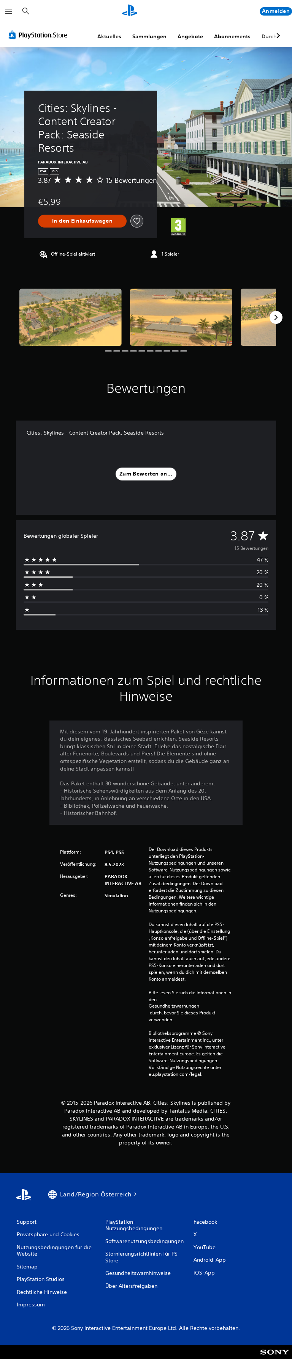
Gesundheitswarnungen (174, 1006)
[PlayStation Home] (129, 11)
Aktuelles (109, 36)
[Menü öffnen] (8, 11)
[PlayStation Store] (39, 35)
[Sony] (274, 1356)
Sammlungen (149, 36)
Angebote (190, 36)
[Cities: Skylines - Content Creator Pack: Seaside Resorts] (70, 317)
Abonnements (232, 36)
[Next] (276, 317)
